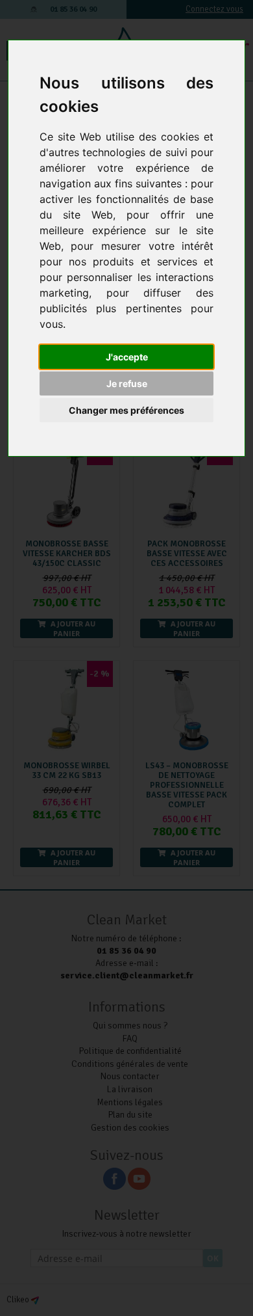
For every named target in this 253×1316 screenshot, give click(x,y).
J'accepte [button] (127, 356)
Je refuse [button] (126, 383)
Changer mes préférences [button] (126, 410)
